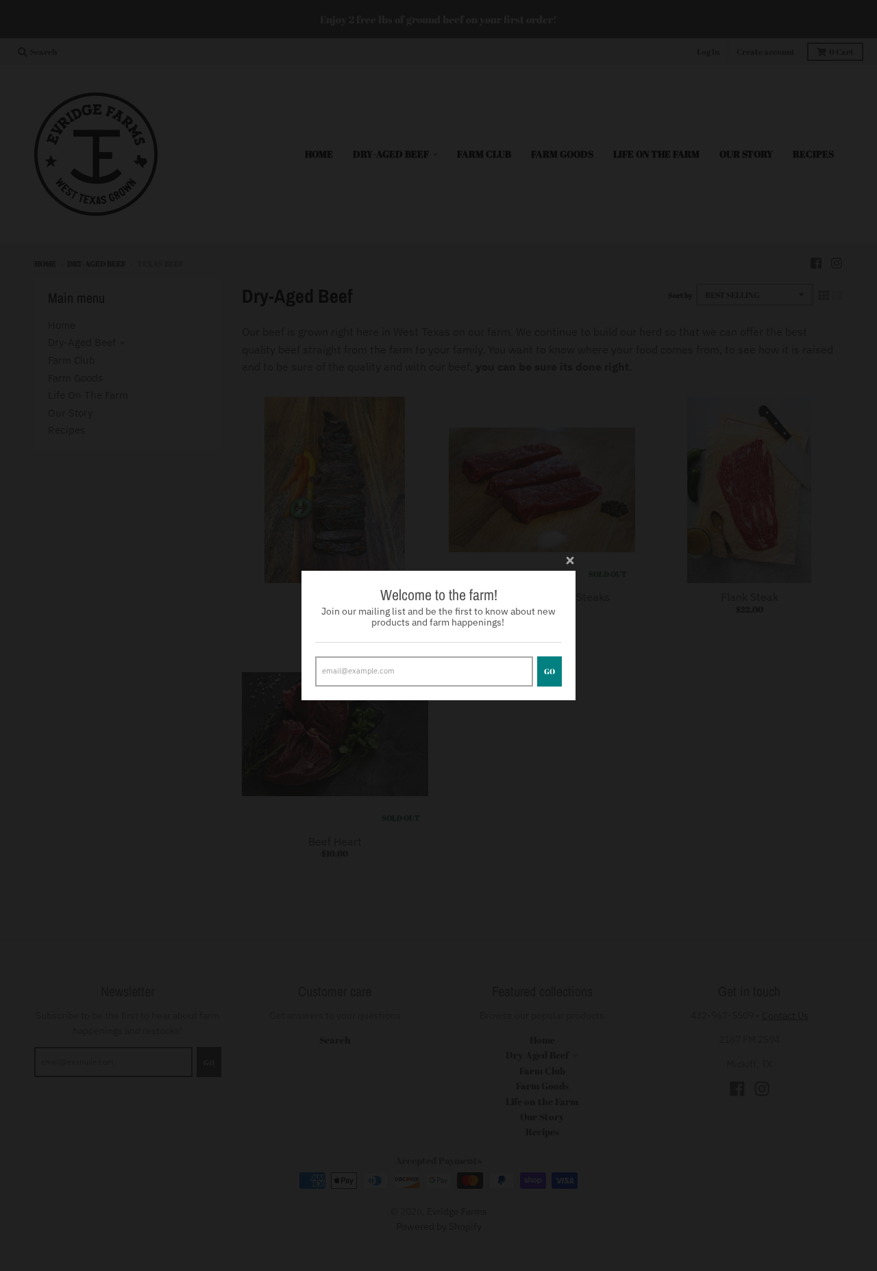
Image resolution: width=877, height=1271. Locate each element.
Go (549, 671)
